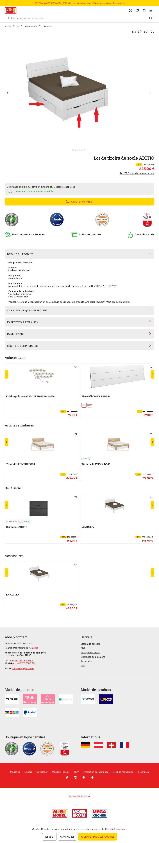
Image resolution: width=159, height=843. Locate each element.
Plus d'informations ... (116, 829)
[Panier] (144, 10)
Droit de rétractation (123, 772)
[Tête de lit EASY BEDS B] (117, 376)
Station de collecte (90, 643)
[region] (79, 94)
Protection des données (96, 772)
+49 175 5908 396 (26, 663)
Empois (28, 772)
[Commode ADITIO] (42, 506)
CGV (76, 772)
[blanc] (84, 405)
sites (35, 648)
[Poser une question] (139, 32)
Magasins (15, 772)
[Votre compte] (130, 10)
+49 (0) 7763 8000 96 (21, 660)
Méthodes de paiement (93, 657)
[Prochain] (150, 93)
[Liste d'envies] (137, 10)
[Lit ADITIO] (117, 506)
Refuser (49, 836)
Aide (83, 665)
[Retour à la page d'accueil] (10, 10)
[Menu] (151, 10)
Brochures (143, 772)
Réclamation (87, 661)
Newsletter (42, 772)
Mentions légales (61, 772)
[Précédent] (8, 93)
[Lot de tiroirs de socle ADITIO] (79, 93)
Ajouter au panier (82, 201)
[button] (25, 234)
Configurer (67, 836)
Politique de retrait (90, 652)
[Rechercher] (151, 18)
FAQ (83, 648)
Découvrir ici (119, 3)
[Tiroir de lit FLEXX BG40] (117, 444)
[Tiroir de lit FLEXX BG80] (42, 444)
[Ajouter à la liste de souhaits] (152, 32)
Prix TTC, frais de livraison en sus (137, 173)
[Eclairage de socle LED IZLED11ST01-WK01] (42, 376)
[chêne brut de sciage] (89, 405)
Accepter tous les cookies (97, 836)
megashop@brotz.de (23, 668)
